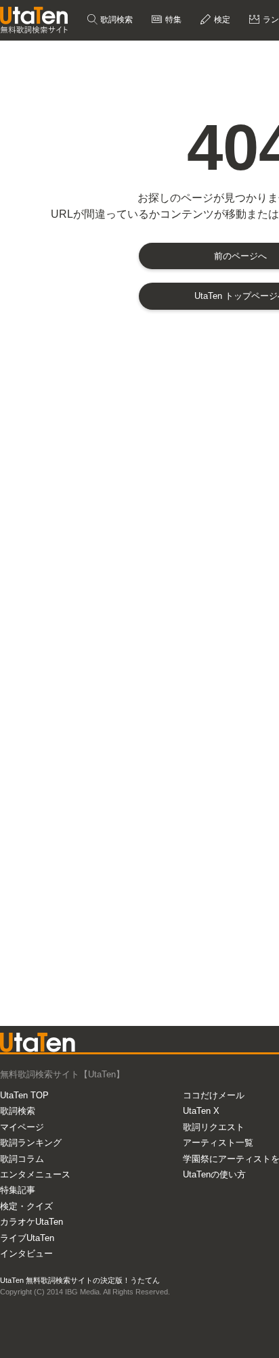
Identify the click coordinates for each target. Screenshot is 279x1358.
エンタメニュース (35, 1174)
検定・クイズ (26, 1206)
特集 (172, 19)
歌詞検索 (115, 19)
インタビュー (26, 1253)
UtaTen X (201, 1111)
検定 (221, 19)
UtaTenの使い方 (214, 1174)
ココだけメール (213, 1095)
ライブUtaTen (27, 1238)
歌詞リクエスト (213, 1127)
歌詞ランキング (31, 1143)
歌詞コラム (22, 1159)
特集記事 (17, 1190)
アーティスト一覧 (218, 1143)
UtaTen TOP (24, 1095)
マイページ (22, 1127)
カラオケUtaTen (31, 1222)
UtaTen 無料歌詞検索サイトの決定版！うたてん (80, 1280)
